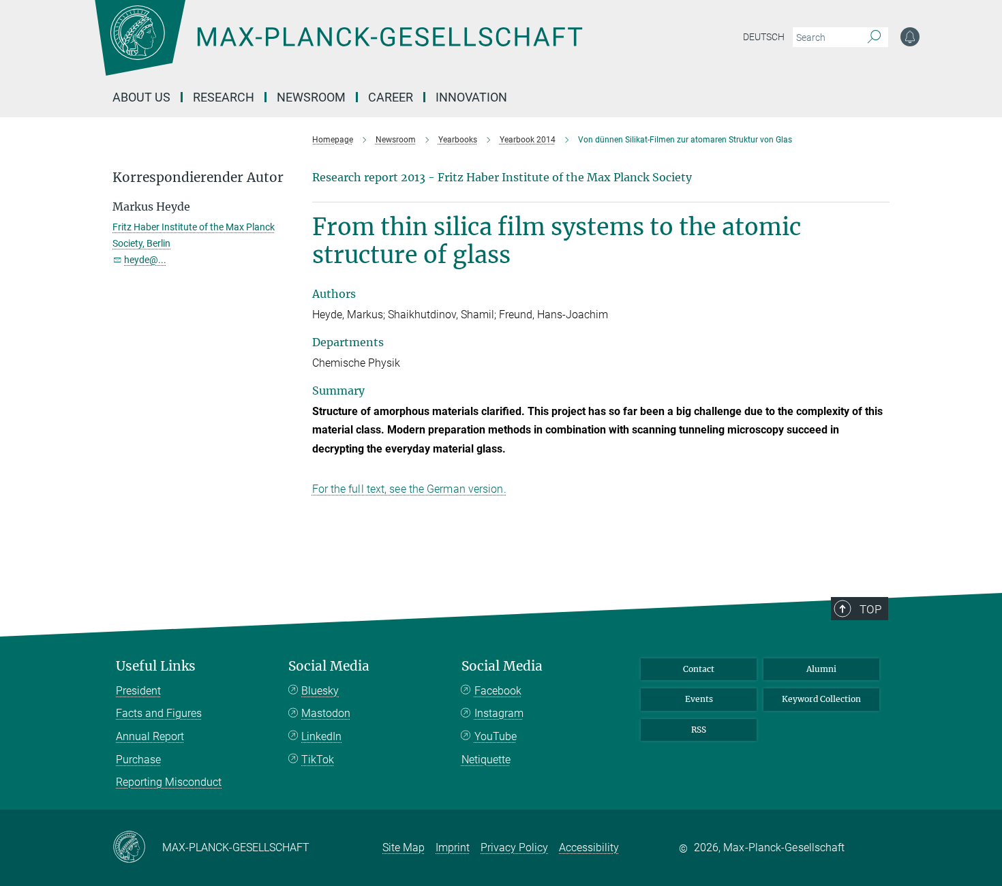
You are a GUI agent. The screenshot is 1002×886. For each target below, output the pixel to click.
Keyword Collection (821, 699)
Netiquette (486, 759)
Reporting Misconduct (169, 782)
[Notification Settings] (910, 36)
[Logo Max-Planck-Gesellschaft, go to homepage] (338, 47)
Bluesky (320, 690)
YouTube (495, 736)
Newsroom (311, 97)
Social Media (328, 666)
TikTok (317, 759)
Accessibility (589, 847)
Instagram (498, 713)
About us (141, 97)
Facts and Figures (159, 713)
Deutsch (764, 36)
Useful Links (156, 666)
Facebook (497, 690)
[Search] (874, 37)
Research (223, 97)
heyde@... (145, 259)
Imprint (453, 847)
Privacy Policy (514, 847)
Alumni (821, 669)
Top (870, 609)
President (138, 690)
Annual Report (150, 736)
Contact (698, 669)
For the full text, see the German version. (409, 489)
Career (390, 97)
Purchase (138, 759)
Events (699, 699)
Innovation (471, 97)
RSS (698, 729)
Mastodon (325, 713)
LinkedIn (321, 736)
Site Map (403, 847)
